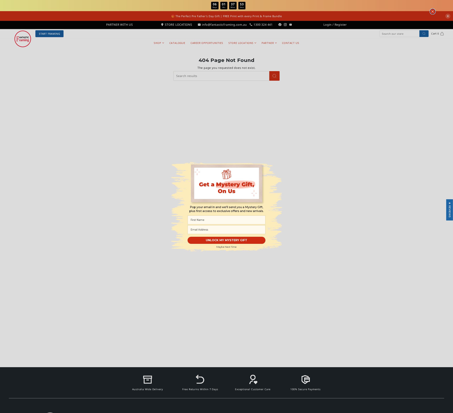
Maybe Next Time (226, 246)
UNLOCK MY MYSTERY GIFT (226, 240)
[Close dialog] (432, 11)
